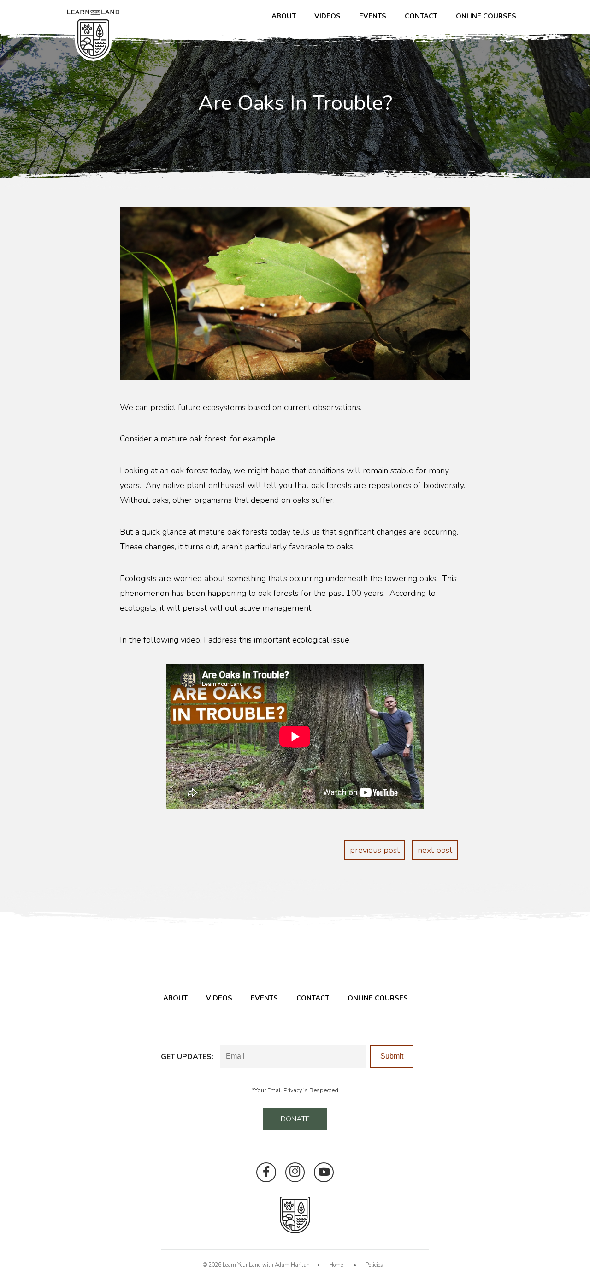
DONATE (295, 1119)
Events (372, 16)
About (283, 16)
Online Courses (486, 16)
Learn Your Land (242, 1264)
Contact (421, 16)
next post (435, 850)
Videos (327, 16)
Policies (374, 1264)
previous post (375, 850)
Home (336, 1264)
